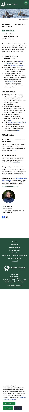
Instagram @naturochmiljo (14, 285)
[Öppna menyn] (26, 3)
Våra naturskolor (14, 247)
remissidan (16, 162)
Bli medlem (14, 244)
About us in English (14, 258)
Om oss (14, 242)
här (10, 120)
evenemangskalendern (17, 65)
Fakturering (14, 253)
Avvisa (18, 408)
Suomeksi (14, 261)
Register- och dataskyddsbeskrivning (14, 255)
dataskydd (11, 81)
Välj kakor (8, 408)
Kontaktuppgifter (14, 250)
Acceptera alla (9, 403)
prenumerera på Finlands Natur (17, 122)
